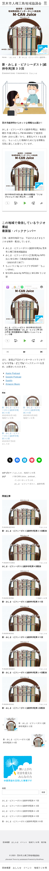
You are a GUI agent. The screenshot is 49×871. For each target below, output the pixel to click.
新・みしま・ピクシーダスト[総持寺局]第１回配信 (23, 708)
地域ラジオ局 (29, 472)
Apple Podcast (13, 373)
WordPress (40, 859)
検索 (4, 788)
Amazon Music (13, 383)
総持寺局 (41, 483)
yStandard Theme (11, 859)
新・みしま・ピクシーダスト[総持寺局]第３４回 (16, 741)
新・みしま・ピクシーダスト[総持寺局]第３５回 (22, 637)
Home (4, 57)
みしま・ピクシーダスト (24, 483)
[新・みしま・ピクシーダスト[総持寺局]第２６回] (32, 400)
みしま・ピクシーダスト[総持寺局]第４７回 (20, 800)
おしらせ (13, 57)
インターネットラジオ (23, 480)
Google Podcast (13, 376)
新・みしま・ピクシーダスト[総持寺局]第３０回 (22, 601)
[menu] (45, 3)
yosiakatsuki (24, 859)
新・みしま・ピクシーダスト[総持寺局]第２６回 (32, 410)
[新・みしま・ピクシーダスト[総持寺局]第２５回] (11, 400)
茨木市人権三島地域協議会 (22, 3)
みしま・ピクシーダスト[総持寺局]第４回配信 (21, 566)
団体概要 (6, 842)
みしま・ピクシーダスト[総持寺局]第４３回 (20, 805)
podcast (31, 476)
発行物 (43, 842)
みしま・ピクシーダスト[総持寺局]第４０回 (20, 816)
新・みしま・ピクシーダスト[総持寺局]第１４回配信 (24, 672)
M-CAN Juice (20, 476)
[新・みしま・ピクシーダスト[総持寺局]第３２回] (11, 426)
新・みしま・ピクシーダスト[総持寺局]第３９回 (22, 821)
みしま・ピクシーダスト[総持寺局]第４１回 (20, 810)
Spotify (9, 380)
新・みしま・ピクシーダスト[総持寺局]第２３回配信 (24, 530)
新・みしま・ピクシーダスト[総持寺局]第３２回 (10, 436)
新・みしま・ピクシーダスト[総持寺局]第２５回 (10, 410)
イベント (23, 842)
